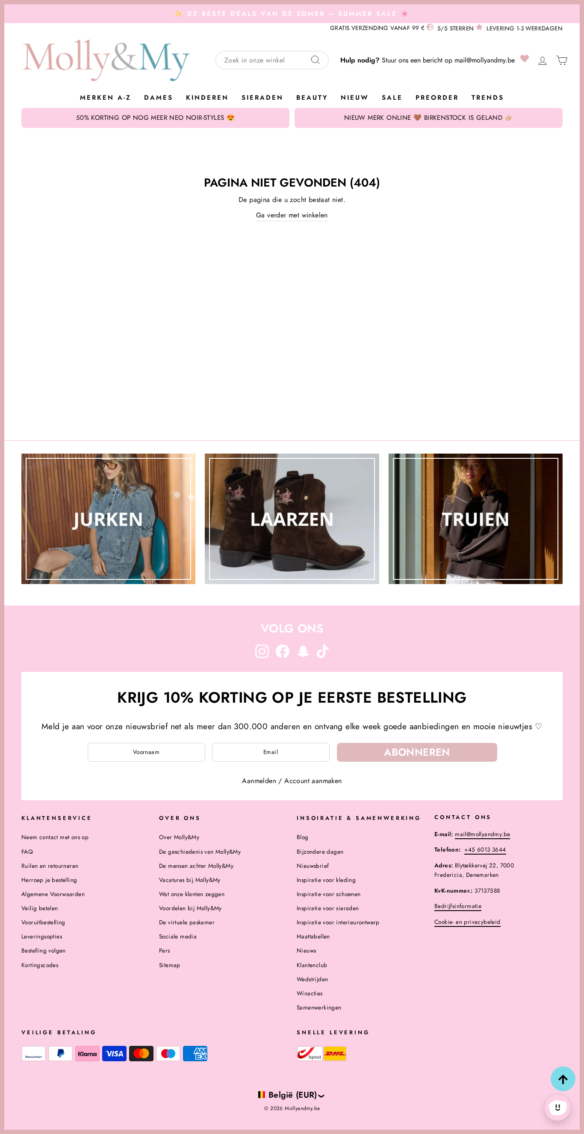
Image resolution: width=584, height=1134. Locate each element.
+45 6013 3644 (485, 849)
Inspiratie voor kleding (326, 880)
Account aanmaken (313, 781)
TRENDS (488, 97)
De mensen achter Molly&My (196, 865)
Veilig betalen (39, 908)
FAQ (27, 851)
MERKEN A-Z (105, 97)
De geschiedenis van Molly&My (200, 851)
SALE (392, 97)
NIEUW (355, 97)
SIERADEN (262, 97)
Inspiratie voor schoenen (329, 894)
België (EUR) (292, 1095)
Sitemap (169, 965)
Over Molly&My (179, 837)
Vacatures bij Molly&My (190, 880)
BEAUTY (312, 97)
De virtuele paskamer (187, 922)
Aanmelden (259, 781)
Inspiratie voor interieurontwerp (338, 922)
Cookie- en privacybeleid (467, 921)
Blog (303, 837)
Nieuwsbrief (313, 865)
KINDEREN (207, 97)
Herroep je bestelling (49, 880)
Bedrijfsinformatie (457, 906)
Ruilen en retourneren (49, 865)
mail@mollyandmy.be (484, 60)
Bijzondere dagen (320, 851)
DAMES (158, 97)
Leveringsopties (41, 936)
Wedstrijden (312, 979)
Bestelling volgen (43, 950)
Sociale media (178, 936)
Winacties (310, 993)
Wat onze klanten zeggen (191, 894)
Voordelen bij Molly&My (190, 908)
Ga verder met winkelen (292, 215)
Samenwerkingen (319, 1007)
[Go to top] (563, 1078)
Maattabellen (313, 936)
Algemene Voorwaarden (53, 894)
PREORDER (437, 97)
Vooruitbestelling (43, 922)
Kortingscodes (39, 965)
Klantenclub (312, 965)
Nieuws (306, 950)
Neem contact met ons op (54, 837)
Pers (164, 950)
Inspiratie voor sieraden (328, 908)
